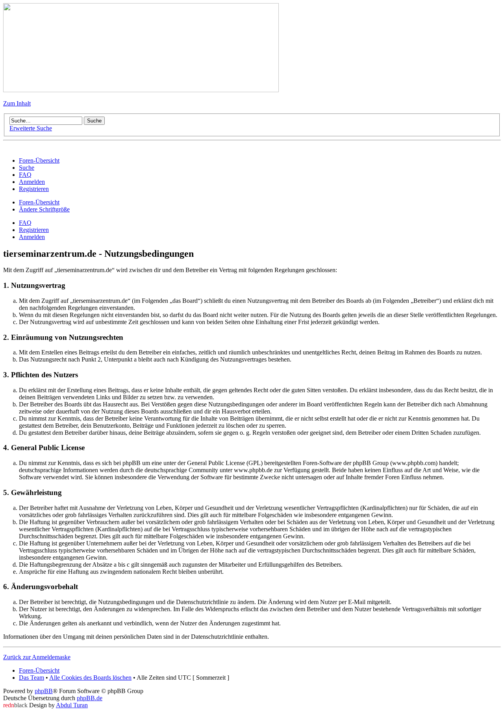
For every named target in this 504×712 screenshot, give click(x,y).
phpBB (44, 691)
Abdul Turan (72, 705)
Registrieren (34, 229)
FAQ (25, 222)
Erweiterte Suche (30, 128)
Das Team (31, 677)
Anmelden (32, 237)
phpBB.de (89, 698)
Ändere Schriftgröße (44, 209)
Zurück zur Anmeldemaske (36, 657)
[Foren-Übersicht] (141, 90)
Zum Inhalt (17, 103)
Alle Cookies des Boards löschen (90, 677)
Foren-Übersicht (39, 202)
